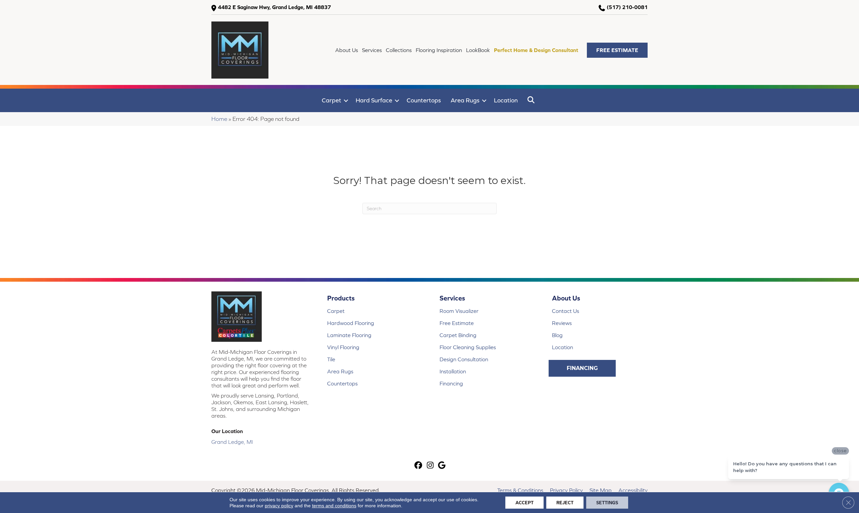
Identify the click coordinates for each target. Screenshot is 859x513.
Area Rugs (465, 100)
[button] (617, 50)
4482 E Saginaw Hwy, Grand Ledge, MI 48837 (274, 7)
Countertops (424, 100)
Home (219, 118)
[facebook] (418, 466)
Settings (607, 502)
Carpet (331, 100)
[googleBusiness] (442, 466)
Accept (524, 502)
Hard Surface (374, 100)
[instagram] (430, 466)
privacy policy (279, 505)
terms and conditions (334, 505)
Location (506, 100)
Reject (564, 502)
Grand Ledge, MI (232, 442)
